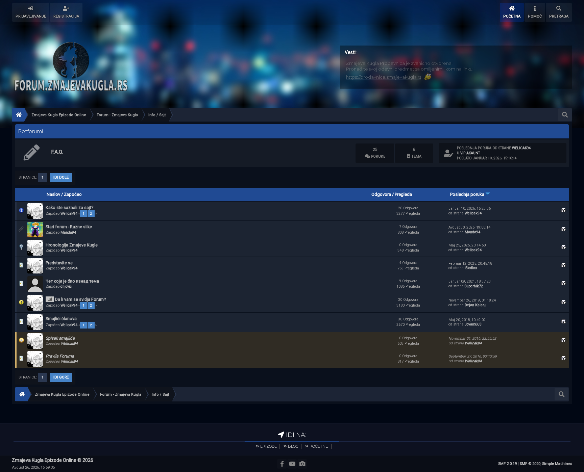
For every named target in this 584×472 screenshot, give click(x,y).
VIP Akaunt (470, 153)
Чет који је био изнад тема (72, 281)
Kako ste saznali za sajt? (69, 207)
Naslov (53, 194)
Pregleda (403, 194)
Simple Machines (557, 464)
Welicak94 (521, 148)
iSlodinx (471, 268)
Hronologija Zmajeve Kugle (72, 244)
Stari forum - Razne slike (69, 226)
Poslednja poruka (467, 194)
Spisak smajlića (60, 338)
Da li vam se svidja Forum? (80, 299)
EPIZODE (268, 446)
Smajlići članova (61, 318)
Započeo (73, 194)
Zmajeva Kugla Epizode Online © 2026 (52, 460)
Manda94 (68, 232)
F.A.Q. (57, 152)
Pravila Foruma (60, 356)
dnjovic (66, 286)
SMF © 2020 (530, 464)
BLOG (293, 446)
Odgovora (381, 194)
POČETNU (319, 446)
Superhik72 (474, 286)
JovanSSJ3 (473, 324)
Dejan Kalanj (475, 305)
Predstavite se (59, 262)
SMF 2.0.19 (507, 464)
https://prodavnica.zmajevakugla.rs (383, 77)
